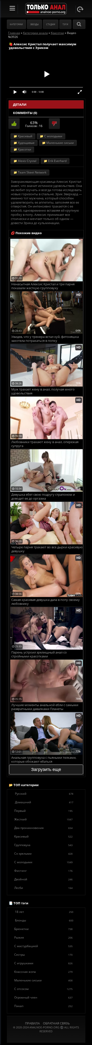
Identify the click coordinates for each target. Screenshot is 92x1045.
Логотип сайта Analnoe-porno (46, 9)
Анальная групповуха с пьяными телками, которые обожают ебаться (43, 760)
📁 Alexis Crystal (24, 161)
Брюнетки (43, 929)
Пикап (43, 1006)
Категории (16, 24)
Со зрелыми (43, 853)
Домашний (44, 802)
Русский (44, 794)
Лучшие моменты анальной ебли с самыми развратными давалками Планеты (44, 707)
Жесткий (43, 819)
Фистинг (43, 871)
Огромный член (43, 997)
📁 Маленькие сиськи (58, 143)
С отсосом (43, 989)
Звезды (34, 24)
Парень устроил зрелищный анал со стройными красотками (39, 654)
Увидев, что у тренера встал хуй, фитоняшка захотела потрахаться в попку (45, 339)
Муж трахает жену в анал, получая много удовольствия (43, 391)
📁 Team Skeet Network (29, 172)
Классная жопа (43, 972)
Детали (19, 104)
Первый (43, 811)
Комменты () (25, 113)
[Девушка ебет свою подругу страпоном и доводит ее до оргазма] (46, 451)
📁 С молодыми (51, 136)
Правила (32, 1023)
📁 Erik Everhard (55, 161)
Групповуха (43, 845)
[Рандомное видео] (80, 9)
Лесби (43, 888)
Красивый (43, 836)
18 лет (44, 912)
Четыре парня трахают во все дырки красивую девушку (47, 549)
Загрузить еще (46, 769)
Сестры (43, 955)
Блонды (44, 920)
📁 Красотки (22, 149)
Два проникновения (43, 828)
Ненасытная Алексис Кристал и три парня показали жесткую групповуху (43, 286)
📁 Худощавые (24, 143)
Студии (50, 24)
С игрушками (43, 963)
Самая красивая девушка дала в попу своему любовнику (45, 602)
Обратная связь (56, 1023)
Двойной (43, 879)
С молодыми (43, 862)
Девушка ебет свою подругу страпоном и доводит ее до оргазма (43, 497)
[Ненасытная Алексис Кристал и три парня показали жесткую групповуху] (46, 241)
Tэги (65, 24)
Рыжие (43, 937)
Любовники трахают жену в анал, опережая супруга (45, 444)
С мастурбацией (43, 946)
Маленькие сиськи (43, 980)
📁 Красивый (22, 136)
